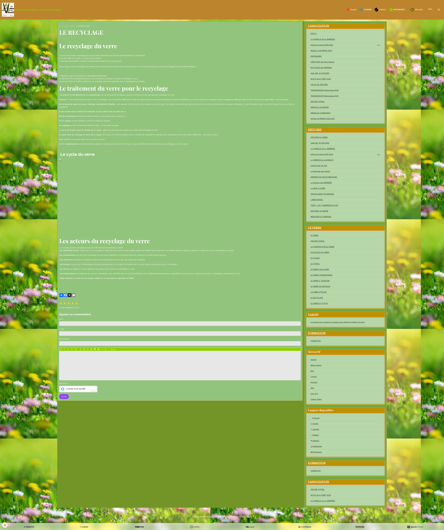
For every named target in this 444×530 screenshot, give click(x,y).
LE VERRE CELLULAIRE (320, 269)
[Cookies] (5, 525)
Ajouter (64, 397)
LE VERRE (71, 26)
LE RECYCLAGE (317, 298)
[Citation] (80, 349)
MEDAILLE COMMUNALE (320, 113)
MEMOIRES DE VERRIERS (321, 217)
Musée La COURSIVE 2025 (321, 51)
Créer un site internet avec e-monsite (206, 516)
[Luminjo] (360, 527)
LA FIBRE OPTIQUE (319, 292)
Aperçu (113, 349)
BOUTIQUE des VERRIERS (321, 68)
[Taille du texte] (72, 349)
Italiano (315, 435)
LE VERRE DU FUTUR (319, 303)
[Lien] (88, 349)
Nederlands (317, 446)
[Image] (95, 349)
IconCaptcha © (94, 391)
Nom (61, 319)
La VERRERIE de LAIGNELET (322, 160)
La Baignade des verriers (320, 171)
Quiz (430, 9)
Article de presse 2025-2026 (345, 45)
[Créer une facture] (249, 527)
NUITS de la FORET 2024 (321, 79)
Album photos (316, 365)
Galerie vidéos (316, 399)
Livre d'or (314, 394)
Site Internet (64, 339)
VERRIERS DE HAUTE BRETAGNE (324, 177)
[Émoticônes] (106, 349)
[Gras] (61, 349)
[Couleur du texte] (76, 349)
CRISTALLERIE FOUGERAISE (322, 194)
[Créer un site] (29, 527)
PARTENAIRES (399, 10)
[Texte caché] (91, 349)
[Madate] (84, 527)
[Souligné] (68, 349)
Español (315, 429)
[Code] (102, 349)
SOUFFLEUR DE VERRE (320, 252)
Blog (312, 371)
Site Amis (418, 10)
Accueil (353, 10)
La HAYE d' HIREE (318, 188)
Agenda (313, 360)
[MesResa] (139, 527)
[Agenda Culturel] (415, 527)
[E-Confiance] (304, 527)
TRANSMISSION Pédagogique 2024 (324, 96)
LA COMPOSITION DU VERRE (322, 247)
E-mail (61, 329)
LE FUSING (315, 258)
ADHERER (367, 10)
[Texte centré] (84, 349)
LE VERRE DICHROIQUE (320, 286)
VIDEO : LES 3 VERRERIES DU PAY (324, 205)
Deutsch (315, 441)
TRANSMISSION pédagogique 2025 (325, 90)
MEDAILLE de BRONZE (320, 107)
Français (316, 418)
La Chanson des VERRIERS (321, 183)
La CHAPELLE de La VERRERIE (323, 39)
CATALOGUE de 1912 (319, 166)
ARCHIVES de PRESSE (319, 211)
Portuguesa (317, 452)
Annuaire (314, 382)
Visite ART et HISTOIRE (320, 73)
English (315, 424)
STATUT (314, 34)
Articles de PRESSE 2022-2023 (323, 119)
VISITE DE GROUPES (319, 85)
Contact (382, 10)
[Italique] (65, 349)
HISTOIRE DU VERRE (319, 137)
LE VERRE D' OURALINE (320, 281)
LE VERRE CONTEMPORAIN (321, 275)
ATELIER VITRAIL (318, 102)
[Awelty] (194, 527)
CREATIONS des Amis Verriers (322, 62)
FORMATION (316, 341)
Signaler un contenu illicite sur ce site (237, 516)
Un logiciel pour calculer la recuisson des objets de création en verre (338, 322)
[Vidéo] (98, 349)
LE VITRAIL (315, 264)
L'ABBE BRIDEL (317, 200)
